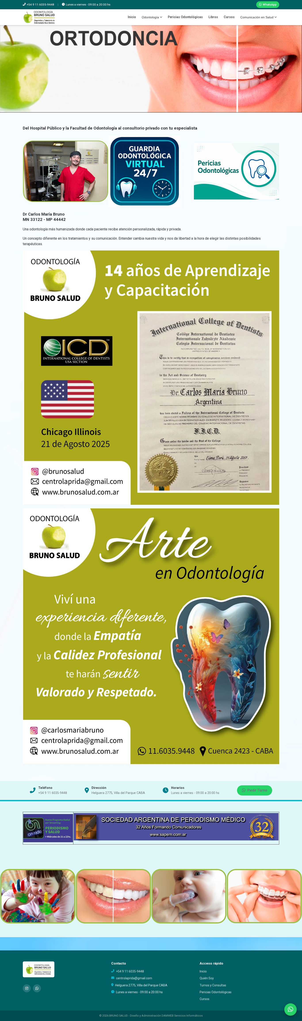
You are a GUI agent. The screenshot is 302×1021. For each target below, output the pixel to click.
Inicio (132, 17)
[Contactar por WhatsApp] (290, 1009)
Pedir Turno (257, 790)
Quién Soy (207, 978)
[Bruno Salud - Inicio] (39, 17)
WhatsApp (270, 4)
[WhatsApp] (37, 988)
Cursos (229, 17)
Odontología (150, 17)
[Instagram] (27, 988)
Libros (213, 17)
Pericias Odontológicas (185, 17)
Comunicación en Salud (256, 17)
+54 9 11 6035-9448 (52, 793)
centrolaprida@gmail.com (134, 978)
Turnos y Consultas (213, 985)
